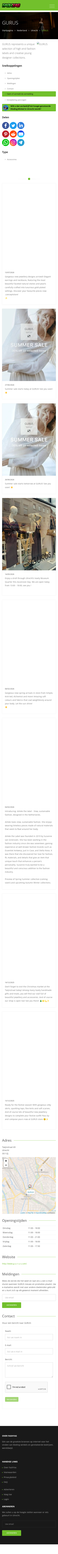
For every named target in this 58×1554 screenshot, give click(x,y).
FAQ (6, 1482)
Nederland (22, 30)
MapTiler (31, 1213)
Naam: (8, 1331)
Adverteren (9, 1489)
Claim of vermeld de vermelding (20, 94)
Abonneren (11, 1305)
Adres (9, 73)
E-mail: (8, 1345)
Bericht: (8, 1359)
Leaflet (22, 1213)
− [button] (6, 1165)
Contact (10, 88)
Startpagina (7, 30)
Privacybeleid (10, 1477)
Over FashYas (10, 1467)
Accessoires (12, 159)
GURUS (31, 1192)
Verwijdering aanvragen (16, 100)
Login (6, 1499)
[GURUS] (30, 1186)
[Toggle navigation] (52, 6)
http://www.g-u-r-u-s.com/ (14, 1263)
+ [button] (6, 1161)
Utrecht (34, 30)
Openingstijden (13, 78)
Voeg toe (8, 1494)
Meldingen (11, 83)
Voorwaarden (10, 1472)
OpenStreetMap (41, 1213)
